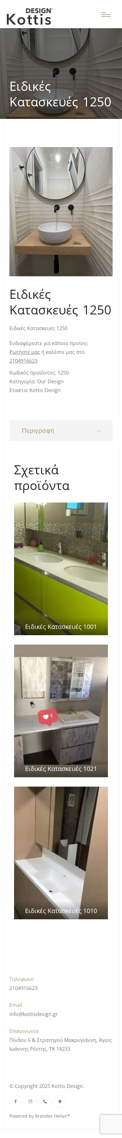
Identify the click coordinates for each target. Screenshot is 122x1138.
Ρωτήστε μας (24, 352)
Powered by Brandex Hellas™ (39, 1116)
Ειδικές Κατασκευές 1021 (61, 769)
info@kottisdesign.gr (33, 1014)
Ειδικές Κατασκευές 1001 (61, 626)
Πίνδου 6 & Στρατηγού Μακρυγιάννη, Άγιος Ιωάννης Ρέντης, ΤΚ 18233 (60, 1044)
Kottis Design (45, 390)
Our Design (50, 381)
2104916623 (23, 360)
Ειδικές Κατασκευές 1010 (61, 911)
